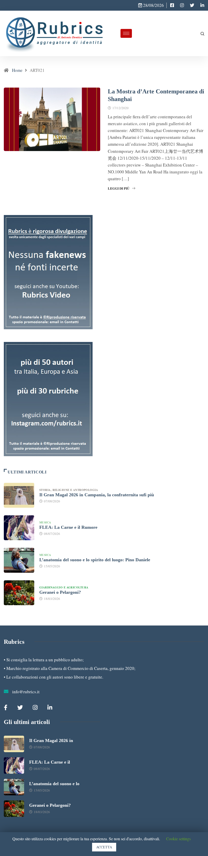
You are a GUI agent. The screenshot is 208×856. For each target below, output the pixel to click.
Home (17, 70)
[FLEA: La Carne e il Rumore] (19, 527)
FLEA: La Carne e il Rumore (68, 527)
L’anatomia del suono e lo (54, 783)
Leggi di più (118, 188)
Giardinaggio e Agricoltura (63, 587)
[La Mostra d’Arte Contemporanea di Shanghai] (172, 5)
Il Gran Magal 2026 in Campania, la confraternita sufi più (96, 494)
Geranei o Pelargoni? (60, 592)
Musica (45, 522)
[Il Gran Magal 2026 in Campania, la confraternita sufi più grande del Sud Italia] (19, 495)
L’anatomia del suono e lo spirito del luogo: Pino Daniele (94, 559)
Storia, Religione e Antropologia (69, 490)
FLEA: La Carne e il (49, 762)
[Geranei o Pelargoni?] (19, 592)
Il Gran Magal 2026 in (51, 740)
